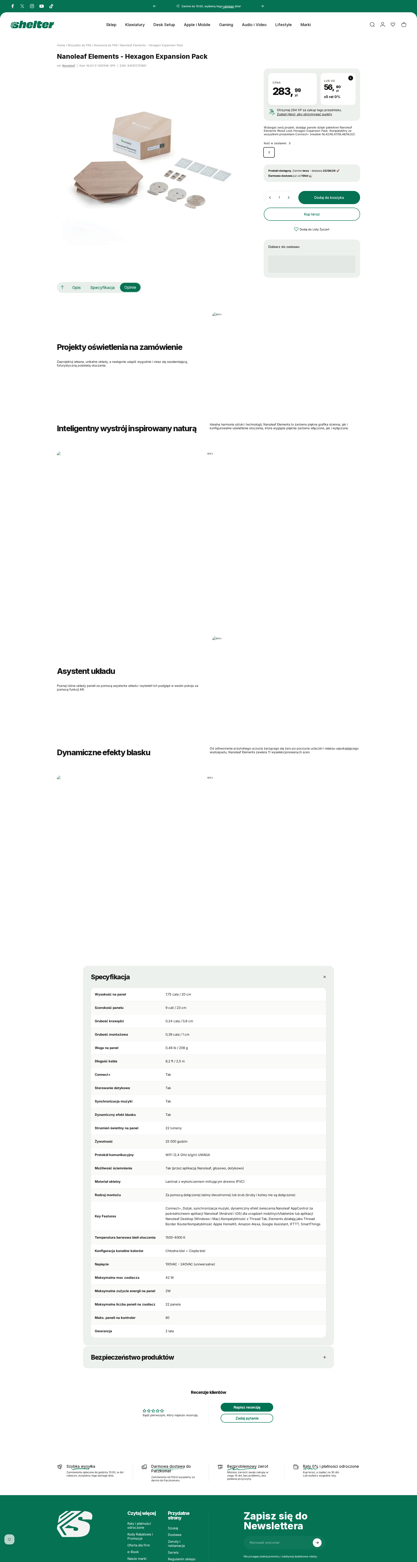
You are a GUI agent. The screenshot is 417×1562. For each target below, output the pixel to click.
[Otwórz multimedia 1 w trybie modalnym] (150, 162)
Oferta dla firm (138, 1545)
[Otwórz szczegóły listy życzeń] (393, 24)
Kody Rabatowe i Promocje (140, 1536)
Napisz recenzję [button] (247, 1407)
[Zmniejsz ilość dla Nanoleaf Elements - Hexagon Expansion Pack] (269, 197)
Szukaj (173, 1528)
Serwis (173, 1553)
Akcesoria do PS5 (106, 45)
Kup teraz (312, 214)
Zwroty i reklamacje (176, 1544)
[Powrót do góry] (62, 287)
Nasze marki (136, 1559)
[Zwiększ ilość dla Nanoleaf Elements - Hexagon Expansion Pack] (290, 197)
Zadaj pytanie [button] (247, 1418)
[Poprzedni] (154, 6)
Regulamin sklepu (181, 1559)
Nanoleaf (68, 65)
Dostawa (174, 1535)
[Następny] (262, 6)
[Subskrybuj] (317, 1542)
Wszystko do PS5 (79, 45)
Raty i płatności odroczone (139, 1526)
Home (61, 45)
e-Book (133, 1552)
